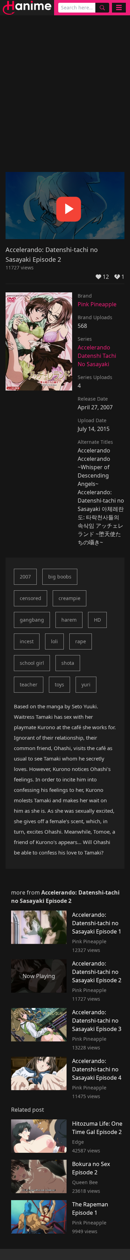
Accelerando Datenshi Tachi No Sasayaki (97, 356)
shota (67, 663)
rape (80, 641)
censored (30, 598)
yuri (85, 684)
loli (54, 641)
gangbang (32, 619)
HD (97, 619)
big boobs (59, 576)
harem (69, 619)
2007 (25, 576)
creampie (69, 598)
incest (27, 641)
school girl (32, 663)
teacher (28, 684)
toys (59, 684)
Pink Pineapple (97, 304)
